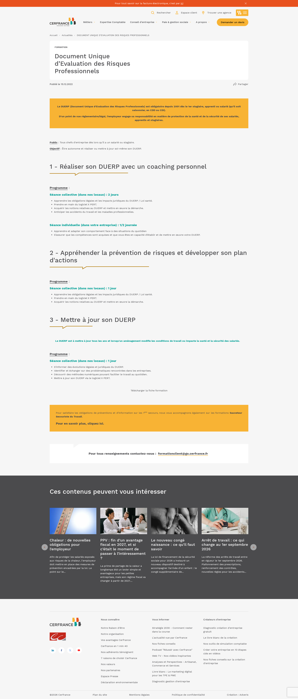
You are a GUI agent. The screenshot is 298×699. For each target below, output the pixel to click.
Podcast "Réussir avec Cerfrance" (172, 649)
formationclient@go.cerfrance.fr (183, 453)
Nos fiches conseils (163, 643)
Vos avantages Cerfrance (116, 640)
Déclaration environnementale (119, 682)
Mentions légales (139, 694)
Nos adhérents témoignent (117, 652)
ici (182, 3)
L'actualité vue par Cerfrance (169, 637)
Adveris (243, 694)
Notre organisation (112, 633)
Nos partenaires (110, 670)
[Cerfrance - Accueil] (63, 22)
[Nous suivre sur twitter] (70, 650)
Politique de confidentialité (188, 694)
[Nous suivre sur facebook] (61, 650)
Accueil (53, 35)
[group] (73, 547)
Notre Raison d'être (113, 627)
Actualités (67, 35)
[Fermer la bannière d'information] (245, 3)
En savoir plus (73, 547)
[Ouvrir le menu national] (242, 12)
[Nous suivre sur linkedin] (53, 650)
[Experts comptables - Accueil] (59, 636)
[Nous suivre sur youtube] (79, 650)
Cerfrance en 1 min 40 (114, 646)
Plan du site (100, 694)
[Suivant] (253, 547)
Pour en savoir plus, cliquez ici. (80, 423)
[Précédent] (45, 547)
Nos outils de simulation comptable (225, 643)
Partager (243, 84)
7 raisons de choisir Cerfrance (119, 658)
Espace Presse (109, 676)
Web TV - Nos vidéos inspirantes (171, 655)
